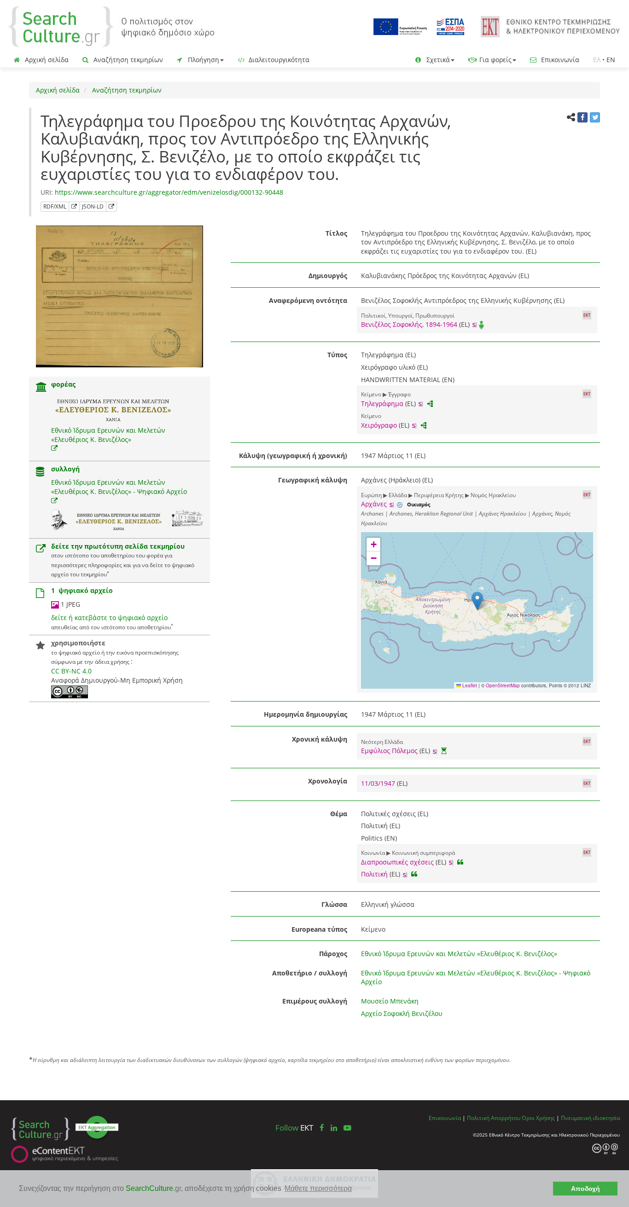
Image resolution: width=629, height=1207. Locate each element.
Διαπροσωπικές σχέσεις (397, 862)
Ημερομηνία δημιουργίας (305, 714)
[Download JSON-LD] (111, 207)
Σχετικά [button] (437, 59)
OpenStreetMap (503, 685)
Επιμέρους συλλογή (314, 1001)
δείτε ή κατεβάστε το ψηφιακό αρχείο (109, 617)
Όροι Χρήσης (538, 1117)
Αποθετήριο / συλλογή (309, 973)
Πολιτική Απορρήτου (493, 1117)
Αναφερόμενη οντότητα (308, 300)
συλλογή (65, 468)
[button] (477, 601)
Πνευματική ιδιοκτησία (590, 1117)
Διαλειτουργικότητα (278, 59)
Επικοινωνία (559, 59)
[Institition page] (41, 387)
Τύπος (337, 354)
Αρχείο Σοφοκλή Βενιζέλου (402, 1013)
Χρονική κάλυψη (319, 739)
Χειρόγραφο (379, 425)
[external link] (54, 448)
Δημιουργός (328, 275)
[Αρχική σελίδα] (111, 26)
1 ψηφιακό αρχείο (82, 590)
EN (610, 59)
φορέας (63, 384)
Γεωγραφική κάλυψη (312, 480)
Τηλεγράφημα (382, 403)
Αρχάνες (374, 503)
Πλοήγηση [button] (202, 59)
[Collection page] (40, 472)
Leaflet (469, 685)
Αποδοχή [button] (585, 1188)
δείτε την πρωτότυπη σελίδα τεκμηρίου (118, 546)
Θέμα (338, 813)
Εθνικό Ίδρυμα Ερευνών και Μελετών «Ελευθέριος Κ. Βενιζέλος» (108, 435)
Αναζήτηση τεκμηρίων (127, 59)
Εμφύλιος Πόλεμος (389, 750)
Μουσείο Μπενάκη (390, 1001)
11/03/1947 (379, 783)
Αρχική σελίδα (46, 59)
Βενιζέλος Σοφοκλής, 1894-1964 (409, 324)
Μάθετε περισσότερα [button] (318, 1188)
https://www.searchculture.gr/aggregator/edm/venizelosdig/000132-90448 (169, 192)
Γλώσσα (334, 904)
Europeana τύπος (319, 929)
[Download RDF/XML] (74, 207)
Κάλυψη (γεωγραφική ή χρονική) (293, 455)
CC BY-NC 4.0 (71, 671)
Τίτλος (336, 233)
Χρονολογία (327, 781)
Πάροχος (333, 953)
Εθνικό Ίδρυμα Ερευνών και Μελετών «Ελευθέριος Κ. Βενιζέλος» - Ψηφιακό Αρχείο (119, 487)
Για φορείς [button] (495, 59)
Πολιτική (374, 874)
